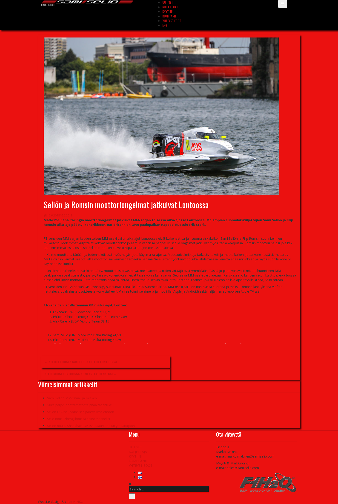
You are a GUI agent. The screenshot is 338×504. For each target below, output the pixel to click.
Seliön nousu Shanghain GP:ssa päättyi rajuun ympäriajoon (91, 425)
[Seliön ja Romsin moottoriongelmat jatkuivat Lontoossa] (161, 115)
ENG (164, 25)
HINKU (78, 501)
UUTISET (135, 447)
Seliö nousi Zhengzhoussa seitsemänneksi (78, 419)
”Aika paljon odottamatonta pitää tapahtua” (79, 405)
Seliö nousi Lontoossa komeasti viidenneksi (81, 373)
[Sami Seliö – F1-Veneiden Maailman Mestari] (87, 2)
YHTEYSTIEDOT (171, 20)
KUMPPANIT (169, 16)
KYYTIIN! (167, 11)
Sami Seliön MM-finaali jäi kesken (72, 398)
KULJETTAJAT (170, 6)
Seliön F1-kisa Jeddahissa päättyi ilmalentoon (80, 412)
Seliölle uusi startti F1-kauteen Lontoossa (81, 361)
